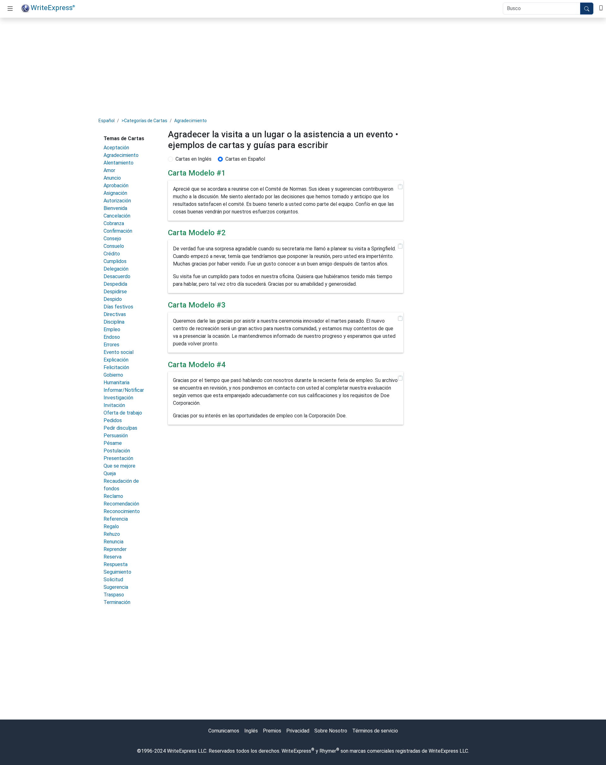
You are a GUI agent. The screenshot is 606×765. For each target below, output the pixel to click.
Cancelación (117, 216)
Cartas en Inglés (193, 159)
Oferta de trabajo (123, 413)
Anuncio (112, 178)
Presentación (118, 458)
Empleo (112, 329)
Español (106, 120)
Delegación (116, 269)
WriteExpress (53, 7)
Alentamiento (119, 163)
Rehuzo (112, 534)
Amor (109, 170)
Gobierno (113, 375)
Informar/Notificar (124, 390)
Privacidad (297, 731)
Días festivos (118, 307)
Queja (110, 473)
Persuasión (116, 436)
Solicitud (113, 580)
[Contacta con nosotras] (600, 7)
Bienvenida (115, 208)
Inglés (251, 731)
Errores (111, 345)
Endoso (112, 337)
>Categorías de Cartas (144, 120)
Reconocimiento (122, 511)
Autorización (117, 201)
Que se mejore (119, 466)
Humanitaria (116, 382)
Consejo (112, 239)
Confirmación (118, 231)
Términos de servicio (375, 731)
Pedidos (113, 420)
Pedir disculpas (120, 428)
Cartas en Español (245, 159)
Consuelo (114, 246)
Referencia (116, 519)
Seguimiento (117, 572)
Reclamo (113, 496)
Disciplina (114, 322)
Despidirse (115, 292)
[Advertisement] (303, 67)
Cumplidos (115, 261)
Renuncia (113, 542)
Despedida (115, 284)
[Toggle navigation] (10, 9)
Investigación (118, 398)
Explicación (116, 360)
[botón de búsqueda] (586, 9)
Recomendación (121, 504)
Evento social (119, 352)
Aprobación (116, 185)
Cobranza (114, 223)
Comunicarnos (223, 731)
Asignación (115, 193)
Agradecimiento (190, 120)
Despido (113, 299)
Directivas (115, 314)
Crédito (112, 254)
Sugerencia (116, 587)
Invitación (114, 405)
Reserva (113, 557)
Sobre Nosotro (330, 731)
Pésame (113, 443)
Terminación (117, 602)
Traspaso (114, 595)
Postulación (117, 451)
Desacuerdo (117, 276)
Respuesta (116, 564)
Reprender (115, 549)
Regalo (111, 526)
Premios (272, 731)
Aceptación (116, 148)
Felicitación (116, 367)
